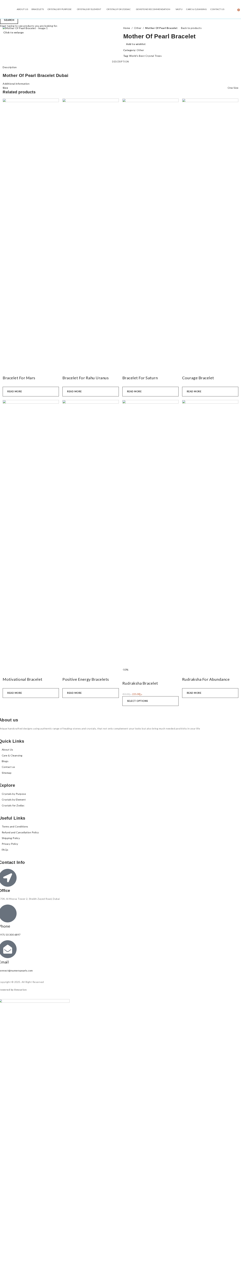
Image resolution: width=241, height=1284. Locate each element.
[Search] (235, 9)
